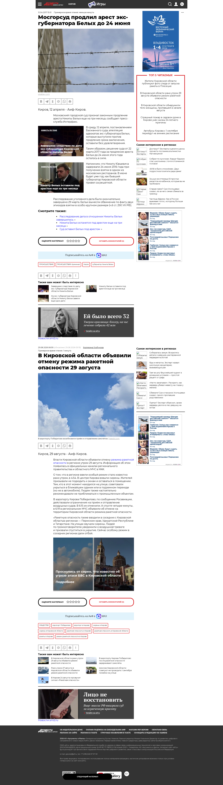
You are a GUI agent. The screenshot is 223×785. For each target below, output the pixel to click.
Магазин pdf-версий (138, 730)
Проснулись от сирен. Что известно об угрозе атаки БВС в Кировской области (88, 573)
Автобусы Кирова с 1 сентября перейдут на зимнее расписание (160, 132)
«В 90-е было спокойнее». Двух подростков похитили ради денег (165, 170)
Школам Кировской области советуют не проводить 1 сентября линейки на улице (115, 670)
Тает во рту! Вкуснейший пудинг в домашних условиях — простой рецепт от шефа (165, 375)
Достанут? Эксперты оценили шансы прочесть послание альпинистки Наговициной (167, 151)
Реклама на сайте (68, 733)
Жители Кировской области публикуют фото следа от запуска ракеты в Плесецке (160, 83)
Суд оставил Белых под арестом (80, 229)
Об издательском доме (71, 730)
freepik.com (114, 438)
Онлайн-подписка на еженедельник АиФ (105, 730)
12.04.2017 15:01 (44, 12)
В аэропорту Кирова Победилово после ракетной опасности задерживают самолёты (115, 660)
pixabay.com (44, 94)
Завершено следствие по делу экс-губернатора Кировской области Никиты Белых (65, 288)
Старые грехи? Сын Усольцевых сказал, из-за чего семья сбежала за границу (166, 191)
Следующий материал (87, 777)
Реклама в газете (89, 733)
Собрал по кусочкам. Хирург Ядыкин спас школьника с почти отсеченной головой (167, 161)
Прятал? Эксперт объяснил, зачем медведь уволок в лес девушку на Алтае (165, 405)
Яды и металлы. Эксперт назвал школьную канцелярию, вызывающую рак (164, 365)
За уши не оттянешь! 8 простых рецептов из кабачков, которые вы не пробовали (167, 181)
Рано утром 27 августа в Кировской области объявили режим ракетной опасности (65, 670)
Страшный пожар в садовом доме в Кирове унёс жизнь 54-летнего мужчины (161, 120)
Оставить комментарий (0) (111, 241)
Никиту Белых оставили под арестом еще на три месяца (112, 287)
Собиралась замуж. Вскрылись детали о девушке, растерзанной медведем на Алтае (165, 355)
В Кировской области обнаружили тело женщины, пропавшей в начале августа (160, 108)
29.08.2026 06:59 (45, 347)
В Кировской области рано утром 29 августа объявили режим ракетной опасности (160, 96)
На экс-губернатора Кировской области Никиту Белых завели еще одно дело (66, 298)
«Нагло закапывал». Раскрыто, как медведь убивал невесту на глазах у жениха (166, 385)
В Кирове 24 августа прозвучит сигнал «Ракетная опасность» (66, 679)
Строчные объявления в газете (116, 733)
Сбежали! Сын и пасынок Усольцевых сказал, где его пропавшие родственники (167, 395)
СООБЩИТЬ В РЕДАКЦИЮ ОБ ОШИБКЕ (150, 733)
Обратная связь (159, 730)
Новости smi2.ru (48, 338)
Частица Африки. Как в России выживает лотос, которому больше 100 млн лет (166, 201)
